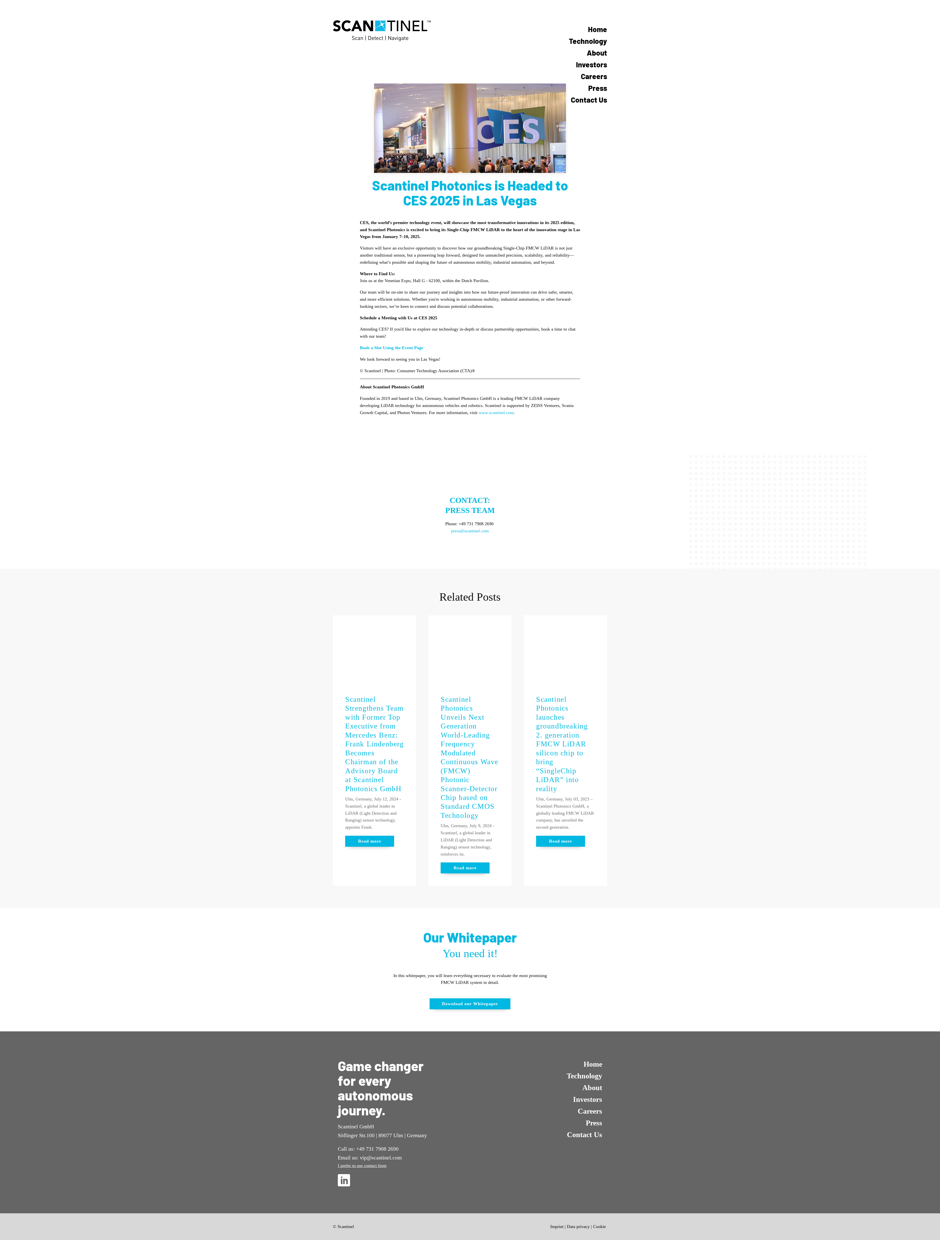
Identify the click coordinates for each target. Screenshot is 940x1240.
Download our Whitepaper (470, 1003)
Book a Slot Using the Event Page (391, 347)
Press (597, 87)
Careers (594, 76)
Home (597, 29)
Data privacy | (579, 1226)
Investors (591, 64)
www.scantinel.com (496, 412)
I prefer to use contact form (362, 1165)
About (597, 52)
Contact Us (589, 99)
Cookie (599, 1226)
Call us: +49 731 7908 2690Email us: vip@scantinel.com (370, 1153)
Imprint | (558, 1226)
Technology (588, 40)
